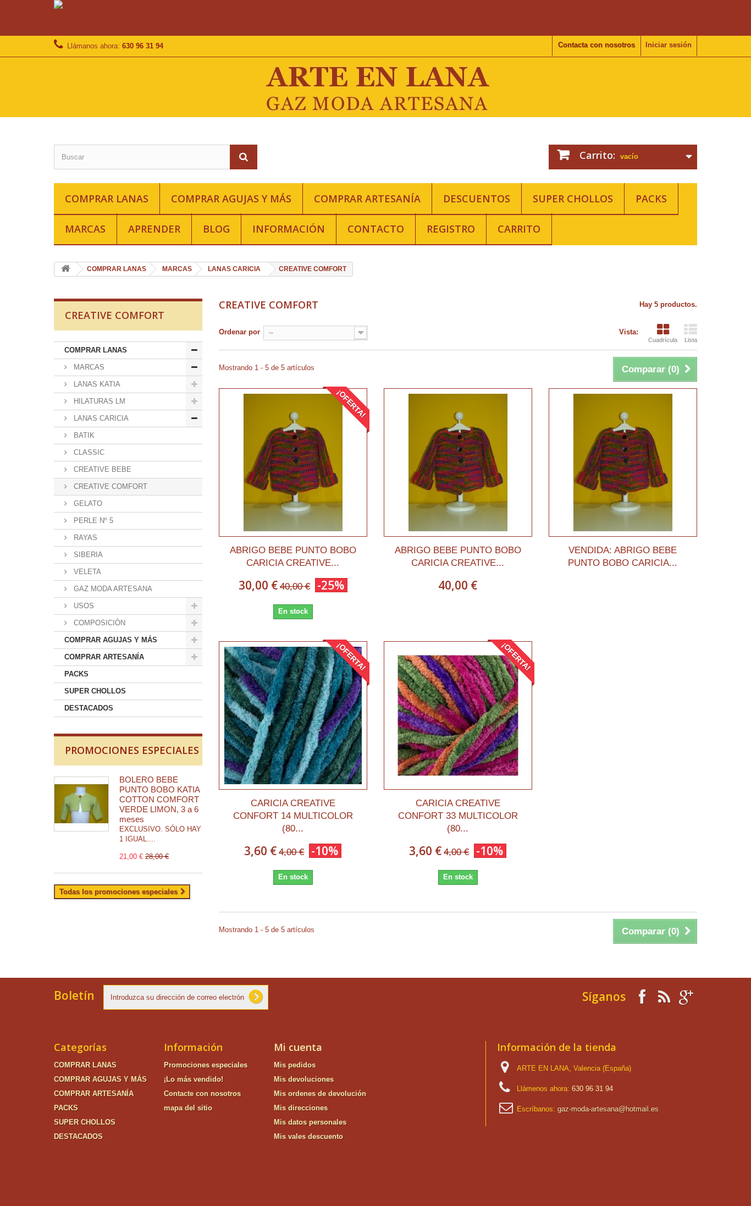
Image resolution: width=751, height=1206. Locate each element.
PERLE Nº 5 (92, 520)
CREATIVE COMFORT (109, 486)
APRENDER (154, 228)
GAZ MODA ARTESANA (111, 589)
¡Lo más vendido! (193, 1079)
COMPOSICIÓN (98, 623)
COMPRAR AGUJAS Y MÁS (231, 198)
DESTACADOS (88, 708)
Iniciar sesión (668, 45)
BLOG (216, 228)
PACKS (651, 198)
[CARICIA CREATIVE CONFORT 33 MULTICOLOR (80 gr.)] (458, 715)
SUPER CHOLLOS (573, 198)
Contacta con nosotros (596, 45)
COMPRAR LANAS (106, 198)
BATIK (83, 435)
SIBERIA (87, 554)
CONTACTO (375, 228)
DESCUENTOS (476, 198)
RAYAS (84, 537)
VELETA (86, 572)
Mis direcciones (301, 1108)
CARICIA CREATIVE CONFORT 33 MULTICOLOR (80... (458, 816)
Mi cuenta (298, 1047)
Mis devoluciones (304, 1079)
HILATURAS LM (98, 401)
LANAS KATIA (95, 384)
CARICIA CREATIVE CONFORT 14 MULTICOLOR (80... (293, 816)
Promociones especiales (132, 750)
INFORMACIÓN (288, 228)
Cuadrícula (662, 340)
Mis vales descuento (308, 1136)
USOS (82, 606)
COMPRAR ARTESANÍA (367, 198)
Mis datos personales (310, 1122)
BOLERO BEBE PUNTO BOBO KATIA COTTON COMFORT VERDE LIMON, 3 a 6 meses (159, 799)
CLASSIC (87, 452)
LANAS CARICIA (234, 269)
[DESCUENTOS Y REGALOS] (375, 18)
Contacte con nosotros (202, 1093)
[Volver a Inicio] (65, 269)
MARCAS (85, 228)
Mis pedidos (295, 1065)
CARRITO (519, 228)
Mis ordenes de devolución (320, 1093)
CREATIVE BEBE (101, 469)
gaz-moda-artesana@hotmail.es (608, 1109)
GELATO (86, 503)
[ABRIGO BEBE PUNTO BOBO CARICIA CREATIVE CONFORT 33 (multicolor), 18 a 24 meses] (293, 462)
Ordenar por (239, 332)
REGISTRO (451, 228)
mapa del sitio (188, 1108)
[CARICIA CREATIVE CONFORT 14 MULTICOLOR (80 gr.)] (293, 715)
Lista (690, 340)
